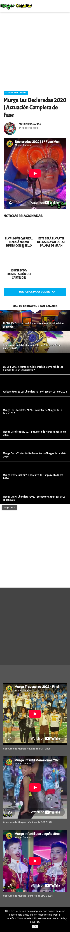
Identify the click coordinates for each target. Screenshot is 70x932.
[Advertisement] (35, 50)
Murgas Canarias (30, 124)
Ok (35, 926)
